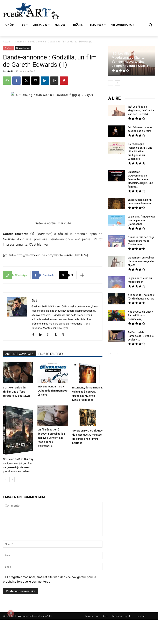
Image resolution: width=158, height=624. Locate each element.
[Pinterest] (64, 80)
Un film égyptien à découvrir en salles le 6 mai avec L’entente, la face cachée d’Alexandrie (51, 438)
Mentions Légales (122, 616)
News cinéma (23, 48)
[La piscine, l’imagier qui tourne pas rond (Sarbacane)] (116, 220)
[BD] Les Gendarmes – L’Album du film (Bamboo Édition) (52, 390)
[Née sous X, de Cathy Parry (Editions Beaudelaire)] (116, 316)
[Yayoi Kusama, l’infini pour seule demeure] (116, 204)
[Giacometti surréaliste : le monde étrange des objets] (116, 262)
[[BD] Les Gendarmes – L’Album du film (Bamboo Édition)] (52, 372)
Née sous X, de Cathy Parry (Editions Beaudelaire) (140, 315)
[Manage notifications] (10, 613)
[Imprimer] (54, 80)
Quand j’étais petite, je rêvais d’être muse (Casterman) (141, 241)
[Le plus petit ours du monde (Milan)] (116, 282)
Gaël (10, 71)
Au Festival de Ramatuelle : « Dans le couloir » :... (141, 336)
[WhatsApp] (7, 80)
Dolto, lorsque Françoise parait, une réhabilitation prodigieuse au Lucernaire (140, 151)
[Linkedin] (45, 80)
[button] (150, 25)
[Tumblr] (57, 334)
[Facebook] (16, 80)
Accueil (7, 41)
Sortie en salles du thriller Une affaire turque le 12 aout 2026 (16, 391)
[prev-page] (5, 479)
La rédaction (92, 616)
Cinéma (19, 41)
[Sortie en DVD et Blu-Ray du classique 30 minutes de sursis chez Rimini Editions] (87, 416)
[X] (26, 80)
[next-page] (12, 479)
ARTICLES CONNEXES (19, 353)
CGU (105, 616)
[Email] (35, 80)
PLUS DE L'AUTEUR (50, 353)
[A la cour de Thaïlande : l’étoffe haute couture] (116, 299)
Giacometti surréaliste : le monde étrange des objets (141, 261)
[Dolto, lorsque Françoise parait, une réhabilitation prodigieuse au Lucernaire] (116, 148)
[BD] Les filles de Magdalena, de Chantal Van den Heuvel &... (141, 110)
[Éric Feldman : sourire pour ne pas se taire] (116, 131)
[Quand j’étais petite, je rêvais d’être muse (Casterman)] (116, 241)
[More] (82, 275)
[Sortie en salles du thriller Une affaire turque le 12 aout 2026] (18, 373)
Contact (140, 616)
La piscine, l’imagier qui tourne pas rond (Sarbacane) (141, 220)
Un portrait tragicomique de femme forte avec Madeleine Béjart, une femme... (140, 179)
